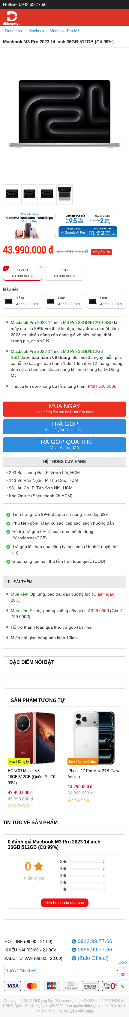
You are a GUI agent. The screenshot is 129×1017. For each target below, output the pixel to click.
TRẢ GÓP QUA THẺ (64, 444)
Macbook (36, 31)
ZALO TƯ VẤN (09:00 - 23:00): (34, 958)
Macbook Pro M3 (65, 31)
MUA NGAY (64, 408)
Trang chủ (13, 31)
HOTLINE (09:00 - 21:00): (29, 941)
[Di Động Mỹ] (12, 18)
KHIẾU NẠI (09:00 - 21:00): (30, 950)
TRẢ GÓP (64, 426)
